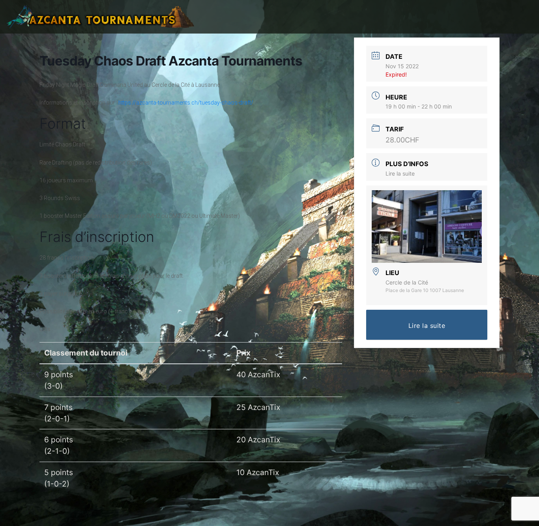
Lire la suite (400, 173)
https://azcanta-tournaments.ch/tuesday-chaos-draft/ (185, 102)
